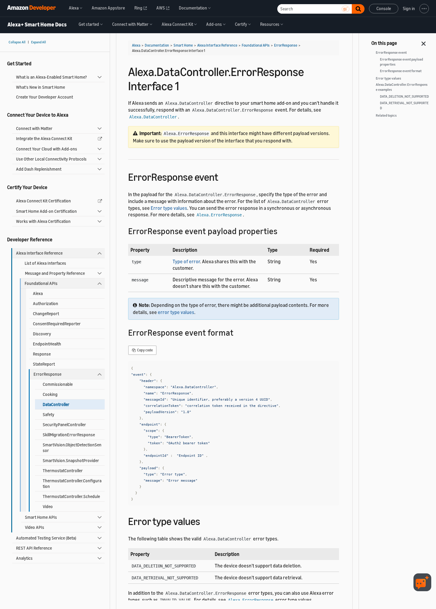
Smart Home (183, 45)
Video (48, 506)
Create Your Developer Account (44, 96)
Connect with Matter (34, 128)
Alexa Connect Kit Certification (43, 200)
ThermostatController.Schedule (71, 496)
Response (42, 353)
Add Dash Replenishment (38, 169)
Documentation (157, 45)
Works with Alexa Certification (43, 221)
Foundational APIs (41, 283)
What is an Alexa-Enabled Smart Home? (51, 77)
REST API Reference (34, 548)
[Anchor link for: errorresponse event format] (237, 332)
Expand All (38, 42)
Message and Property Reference (55, 273)
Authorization (45, 303)
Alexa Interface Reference (39, 253)
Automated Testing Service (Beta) (46, 537)
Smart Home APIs (41, 517)
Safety (48, 414)
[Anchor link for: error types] (205, 520)
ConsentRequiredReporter (57, 323)
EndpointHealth (47, 343)
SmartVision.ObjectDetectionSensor (72, 447)
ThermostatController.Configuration (72, 483)
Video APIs (34, 527)
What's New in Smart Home (40, 87)
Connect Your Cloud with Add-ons (46, 148)
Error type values (169, 208)
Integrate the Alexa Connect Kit (44, 138)
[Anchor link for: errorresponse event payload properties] (281, 230)
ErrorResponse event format (400, 71)
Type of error (186, 261)
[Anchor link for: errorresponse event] (223, 176)
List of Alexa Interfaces (45, 263)
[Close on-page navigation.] (424, 42)
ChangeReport (46, 313)
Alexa (38, 293)
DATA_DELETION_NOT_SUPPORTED (404, 96)
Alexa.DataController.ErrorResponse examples (401, 87)
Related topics (386, 115)
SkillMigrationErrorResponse (69, 434)
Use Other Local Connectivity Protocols (51, 158)
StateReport (44, 364)
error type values (176, 312)
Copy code (144, 350)
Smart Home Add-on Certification (46, 211)
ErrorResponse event (391, 52)
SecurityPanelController (64, 424)
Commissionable (58, 384)
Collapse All (17, 42)
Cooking (50, 394)
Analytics (24, 558)
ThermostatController (63, 470)
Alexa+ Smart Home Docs (37, 25)
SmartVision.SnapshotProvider (71, 460)
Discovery (42, 333)
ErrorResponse (47, 374)
